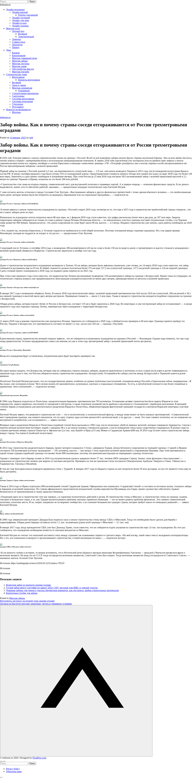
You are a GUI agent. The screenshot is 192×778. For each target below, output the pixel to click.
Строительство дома (16, 74)
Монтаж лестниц (20, 63)
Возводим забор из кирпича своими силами (28, 585)
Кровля (16, 53)
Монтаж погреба (20, 71)
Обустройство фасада (23, 69)
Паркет (15, 47)
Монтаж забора (20, 61)
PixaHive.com (39, 758)
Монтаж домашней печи (24, 58)
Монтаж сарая (19, 66)
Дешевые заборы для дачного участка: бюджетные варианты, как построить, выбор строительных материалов (62, 590)
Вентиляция (18, 77)
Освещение (24, 90)
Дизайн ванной (20, 12)
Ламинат (16, 39)
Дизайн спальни (20, 25)
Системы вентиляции (23, 98)
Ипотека (16, 112)
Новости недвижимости (18, 109)
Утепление (17, 104)
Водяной (22, 34)
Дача (8, 50)
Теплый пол (18, 31)
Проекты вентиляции (29, 80)
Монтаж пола (13, 28)
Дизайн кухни (19, 23)
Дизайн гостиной (21, 17)
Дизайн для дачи (20, 20)
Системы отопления (22, 101)
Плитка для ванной (28, 15)
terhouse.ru (5, 4)
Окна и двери (19, 85)
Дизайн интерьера (15, 9)
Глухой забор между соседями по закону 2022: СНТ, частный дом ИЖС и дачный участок (52, 587)
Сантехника (18, 96)
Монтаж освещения (22, 88)
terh (31, 137)
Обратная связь (14, 771)
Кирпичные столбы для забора (21, 593)
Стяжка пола (18, 42)
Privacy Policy (13, 768)
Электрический (26, 36)
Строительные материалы (25, 93)
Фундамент (18, 107)
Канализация (18, 55)
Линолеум (17, 44)
